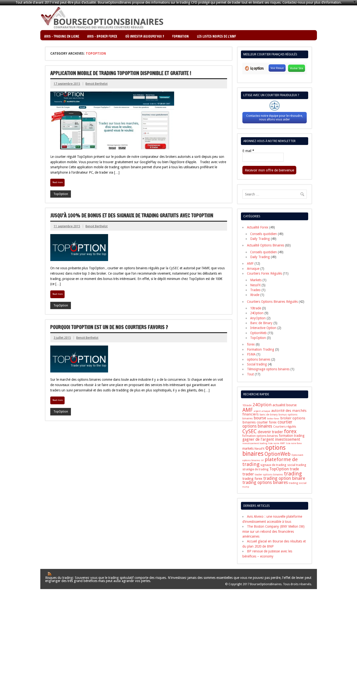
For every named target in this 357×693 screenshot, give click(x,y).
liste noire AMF (276, 443)
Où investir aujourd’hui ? (144, 36)
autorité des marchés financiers (274, 412)
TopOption (60, 194)
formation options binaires (260, 436)
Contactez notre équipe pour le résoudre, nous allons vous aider (274, 117)
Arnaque (253, 268)
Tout (250, 374)
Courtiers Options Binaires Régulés (272, 302)
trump (245, 487)
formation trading (292, 436)
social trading (296, 465)
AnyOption (258, 318)
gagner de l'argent (258, 439)
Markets (256, 280)
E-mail (248, 151)
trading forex (252, 479)
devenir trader (270, 432)
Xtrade (254, 295)
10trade (255, 308)
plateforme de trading (270, 461)
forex (251, 344)
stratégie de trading (255, 469)
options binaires (258, 359)
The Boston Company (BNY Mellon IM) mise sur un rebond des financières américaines (273, 531)
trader (248, 474)
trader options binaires (269, 474)
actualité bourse (284, 405)
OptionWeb (258, 333)
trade (294, 469)
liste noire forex (294, 443)
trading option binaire (284, 478)
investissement (287, 439)
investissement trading (254, 443)
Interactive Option (263, 328)
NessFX (255, 285)
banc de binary (269, 414)
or (262, 460)
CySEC (249, 431)
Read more (57, 182)
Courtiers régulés (284, 426)
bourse (260, 417)
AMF (250, 263)
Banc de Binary (261, 323)
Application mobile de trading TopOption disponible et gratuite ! (120, 73)
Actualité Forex (257, 227)
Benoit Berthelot (96, 83)
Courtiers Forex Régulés (264, 273)
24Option (257, 313)
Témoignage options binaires (268, 369)
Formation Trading (260, 349)
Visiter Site (296, 68)
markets (248, 448)
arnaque (266, 411)
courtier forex (267, 422)
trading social (297, 483)
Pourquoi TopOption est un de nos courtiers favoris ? (109, 327)
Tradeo (255, 290)
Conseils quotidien (263, 234)
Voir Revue (277, 68)
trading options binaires (265, 482)
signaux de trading (273, 465)
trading (293, 474)
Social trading (257, 364)
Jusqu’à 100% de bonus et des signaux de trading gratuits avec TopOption (131, 215)
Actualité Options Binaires (265, 245)
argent (257, 411)
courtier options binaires (267, 424)
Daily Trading (260, 239)
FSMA (251, 354)
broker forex (273, 418)
